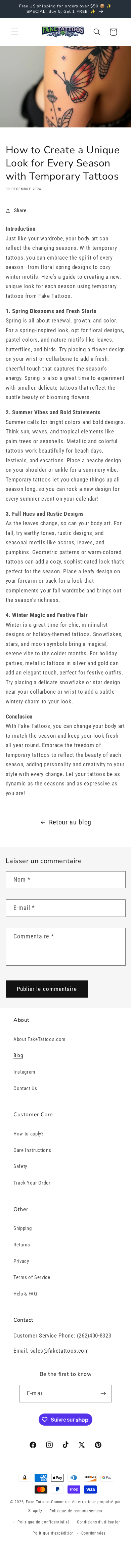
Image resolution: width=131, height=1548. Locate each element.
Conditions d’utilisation (99, 1522)
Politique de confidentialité (43, 1522)
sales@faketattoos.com (59, 1351)
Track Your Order (32, 1183)
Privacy (21, 1261)
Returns (21, 1245)
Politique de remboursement (76, 1511)
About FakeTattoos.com (39, 1039)
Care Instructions (32, 1150)
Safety (20, 1166)
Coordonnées (93, 1533)
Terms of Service (31, 1277)
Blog (18, 1055)
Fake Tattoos (38, 1502)
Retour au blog (70, 822)
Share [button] (20, 210)
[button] (15, 32)
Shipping (22, 1228)
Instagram (24, 1072)
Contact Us (25, 1088)
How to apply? (28, 1134)
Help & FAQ (25, 1294)
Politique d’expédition (53, 1533)
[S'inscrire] (103, 1393)
